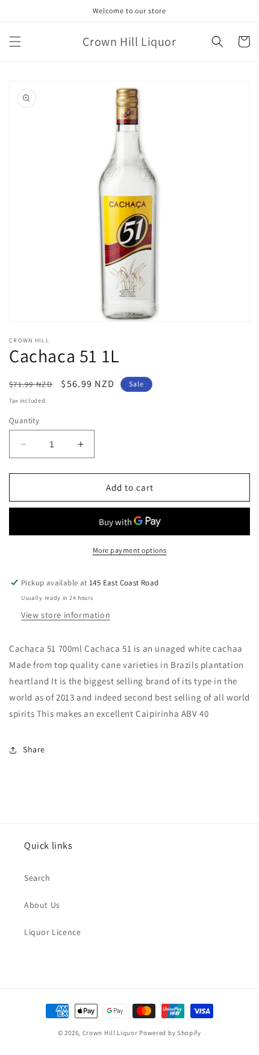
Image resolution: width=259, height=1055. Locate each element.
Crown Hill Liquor (110, 1032)
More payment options (130, 550)
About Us (42, 904)
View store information (65, 614)
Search (37, 877)
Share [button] (34, 749)
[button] (15, 41)
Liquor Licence (52, 932)
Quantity (24, 420)
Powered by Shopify (170, 1032)
